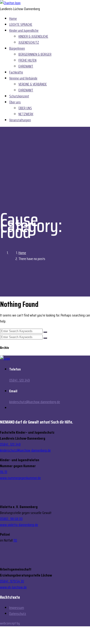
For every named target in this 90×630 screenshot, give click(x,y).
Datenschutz (17, 613)
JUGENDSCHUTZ (28, 42)
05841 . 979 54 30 (12, 581)
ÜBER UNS (25, 108)
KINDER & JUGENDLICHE (33, 36)
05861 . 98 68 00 (11, 519)
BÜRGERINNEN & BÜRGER (34, 54)
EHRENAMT (25, 66)
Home (13, 18)
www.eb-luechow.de (13, 587)
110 (15, 540)
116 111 (3, 472)
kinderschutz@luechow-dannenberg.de (34, 402)
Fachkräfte (16, 72)
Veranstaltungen (20, 120)
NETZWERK (25, 114)
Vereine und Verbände (23, 78)
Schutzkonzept (19, 96)
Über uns (15, 102)
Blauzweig (27, 623)
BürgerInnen (17, 48)
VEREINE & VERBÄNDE (32, 84)
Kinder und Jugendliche (24, 30)
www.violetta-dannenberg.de (19, 525)
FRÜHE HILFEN (27, 60)
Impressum (16, 607)
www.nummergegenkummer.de (20, 478)
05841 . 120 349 (19, 380)
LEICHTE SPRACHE (20, 24)
